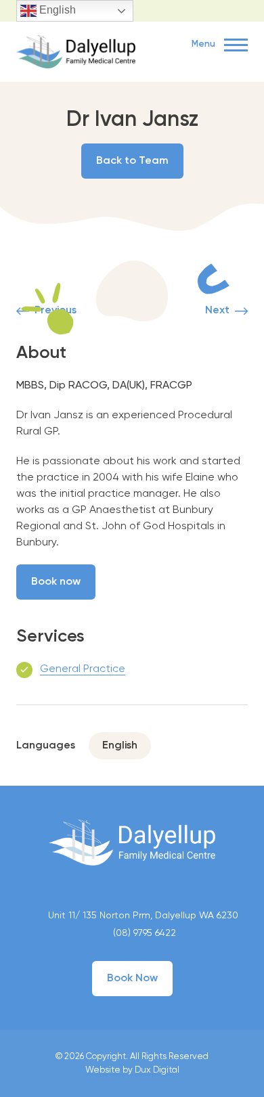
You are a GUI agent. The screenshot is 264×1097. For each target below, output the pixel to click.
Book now (56, 582)
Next (217, 310)
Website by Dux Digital (132, 1070)
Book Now (132, 978)
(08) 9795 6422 (143, 933)
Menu (204, 44)
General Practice (82, 669)
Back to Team (132, 161)
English (56, 10)
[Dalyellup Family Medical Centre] (75, 50)
